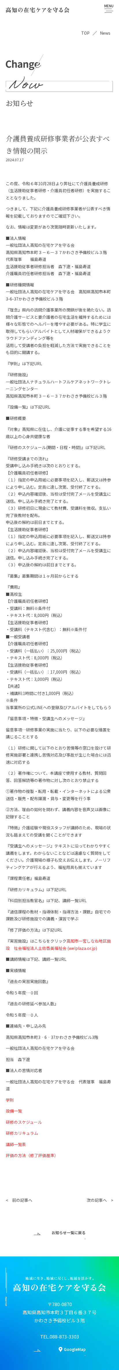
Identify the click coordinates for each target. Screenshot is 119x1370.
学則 (10, 1100)
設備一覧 (14, 1111)
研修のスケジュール (24, 1122)
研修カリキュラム (22, 1133)
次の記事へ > (100, 1200)
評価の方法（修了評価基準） (32, 1155)
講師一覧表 (16, 1144)
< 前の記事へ (19, 1200)
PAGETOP (6, 1301)
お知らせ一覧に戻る (68, 1232)
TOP (85, 33)
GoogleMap (74, 1349)
